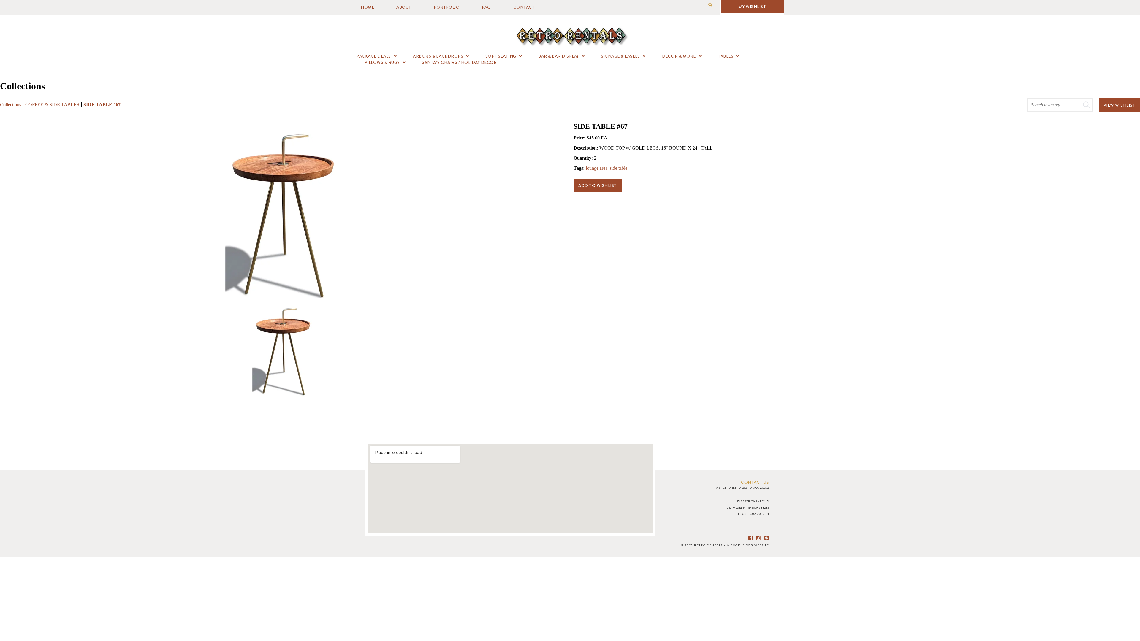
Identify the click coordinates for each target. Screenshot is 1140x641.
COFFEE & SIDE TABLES (52, 104)
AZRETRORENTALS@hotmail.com (742, 487)
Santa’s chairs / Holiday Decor (459, 62)
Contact (524, 7)
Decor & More (679, 56)
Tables (725, 56)
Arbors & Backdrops (438, 56)
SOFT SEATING (500, 56)
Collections (10, 104)
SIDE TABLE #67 (102, 104)
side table (618, 168)
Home (367, 7)
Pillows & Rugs (382, 62)
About (403, 7)
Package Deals (373, 56)
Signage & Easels (620, 56)
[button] (710, 5)
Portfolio (447, 7)
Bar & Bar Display (558, 56)
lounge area (596, 168)
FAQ (486, 7)
